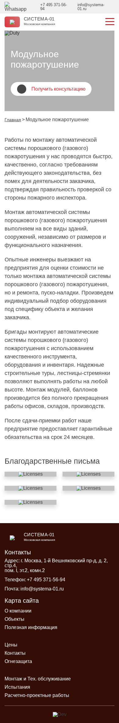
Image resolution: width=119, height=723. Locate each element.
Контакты (15, 653)
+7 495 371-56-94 (46, 579)
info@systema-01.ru (42, 588)
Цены (11, 644)
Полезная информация (31, 627)
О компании (18, 610)
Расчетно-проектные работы (37, 695)
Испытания (17, 687)
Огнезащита (18, 661)
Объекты (14, 619)
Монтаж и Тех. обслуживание (38, 678)
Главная (13, 119)
